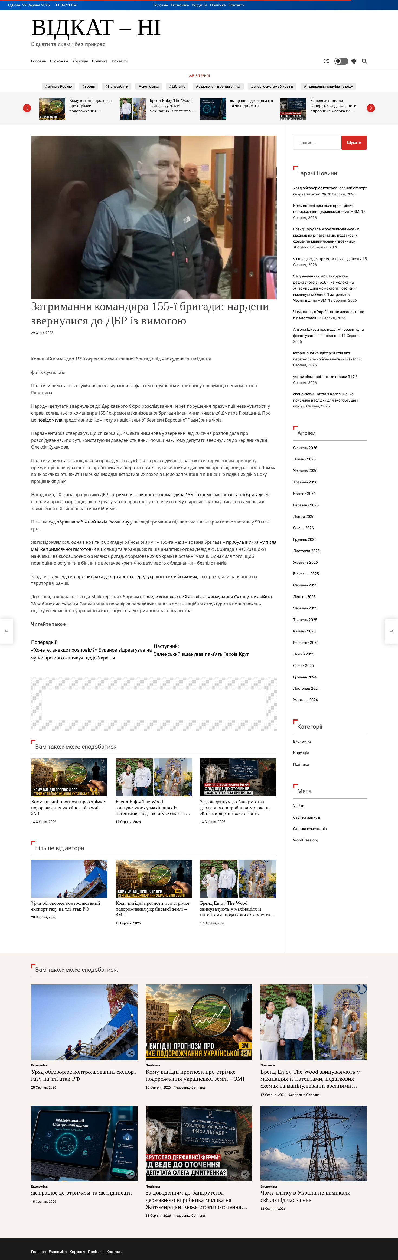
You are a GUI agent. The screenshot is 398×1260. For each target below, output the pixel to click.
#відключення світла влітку (218, 86)
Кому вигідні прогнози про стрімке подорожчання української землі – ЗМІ (68, 807)
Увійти (298, 806)
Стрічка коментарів (310, 829)
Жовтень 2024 (305, 700)
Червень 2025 (305, 608)
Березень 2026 (306, 505)
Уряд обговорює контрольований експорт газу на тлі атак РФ (65, 906)
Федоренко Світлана (189, 1087)
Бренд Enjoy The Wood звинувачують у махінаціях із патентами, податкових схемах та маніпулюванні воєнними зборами (93, 114)
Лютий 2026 (303, 516)
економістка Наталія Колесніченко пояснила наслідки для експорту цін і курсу (325, 400)
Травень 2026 (305, 482)
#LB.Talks (177, 86)
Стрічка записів (306, 817)
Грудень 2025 (305, 539)
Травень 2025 (305, 620)
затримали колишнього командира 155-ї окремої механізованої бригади (186, 495)
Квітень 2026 (304, 493)
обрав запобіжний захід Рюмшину (93, 522)
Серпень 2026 (305, 448)
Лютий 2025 (303, 654)
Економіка (180, 5)
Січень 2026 (303, 528)
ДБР (121, 433)
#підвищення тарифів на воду (328, 86)
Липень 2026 (304, 459)
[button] (27, 108)
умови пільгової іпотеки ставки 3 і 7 (324, 376)
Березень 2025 (306, 642)
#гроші (88, 86)
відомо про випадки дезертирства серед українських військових (129, 576)
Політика (218, 5)
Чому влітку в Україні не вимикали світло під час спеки (333, 106)
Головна (160, 5)
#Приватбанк (116, 86)
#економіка (149, 86)
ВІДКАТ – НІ (96, 27)
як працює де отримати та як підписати (171, 103)
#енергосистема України (272, 86)
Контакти (237, 5)
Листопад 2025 (306, 551)
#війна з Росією (58, 86)
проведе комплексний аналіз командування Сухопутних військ (206, 597)
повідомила (49, 420)
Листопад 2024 (306, 688)
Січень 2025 (303, 665)
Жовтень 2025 (305, 562)
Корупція (199, 5)
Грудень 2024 (305, 677)
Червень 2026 (305, 470)
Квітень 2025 (304, 631)
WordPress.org (305, 840)
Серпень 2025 (305, 585)
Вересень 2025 (306, 574)
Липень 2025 (304, 597)
